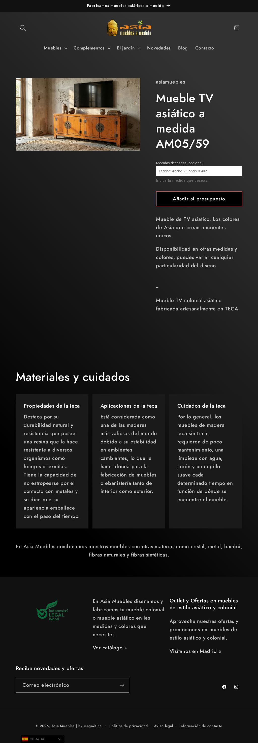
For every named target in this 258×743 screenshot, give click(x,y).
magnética (93, 725)
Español (37, 738)
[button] (23, 28)
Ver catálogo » (110, 647)
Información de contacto (201, 725)
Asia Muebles (63, 725)
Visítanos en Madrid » (195, 651)
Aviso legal (163, 725)
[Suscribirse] (122, 685)
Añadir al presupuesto (199, 198)
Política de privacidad (128, 725)
